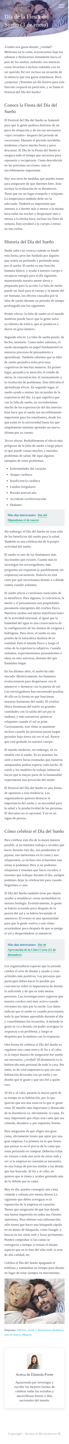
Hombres (57, 1330)
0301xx (21, 1330)
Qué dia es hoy (16, 5)
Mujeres (27, 1334)
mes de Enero (12, 1334)
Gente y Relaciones (39, 1330)
